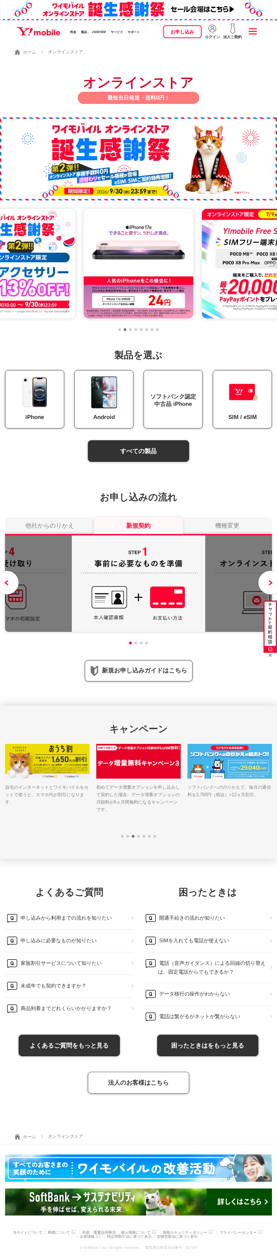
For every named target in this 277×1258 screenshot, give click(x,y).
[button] (119, 329)
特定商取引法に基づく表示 (129, 1236)
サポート (134, 32)
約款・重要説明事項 (99, 1232)
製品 (84, 32)
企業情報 (87, 1236)
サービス (117, 32)
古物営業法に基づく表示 (177, 1236)
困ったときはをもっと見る (207, 1045)
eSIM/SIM (99, 32)
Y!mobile (38, 31)
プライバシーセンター (238, 1232)
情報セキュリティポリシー (185, 1232)
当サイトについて (28, 1232)
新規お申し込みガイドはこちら (144, 670)
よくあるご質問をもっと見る (69, 1045)
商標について (59, 1232)
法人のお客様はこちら (138, 1082)
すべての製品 (138, 451)
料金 (73, 32)
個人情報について (136, 1232)
